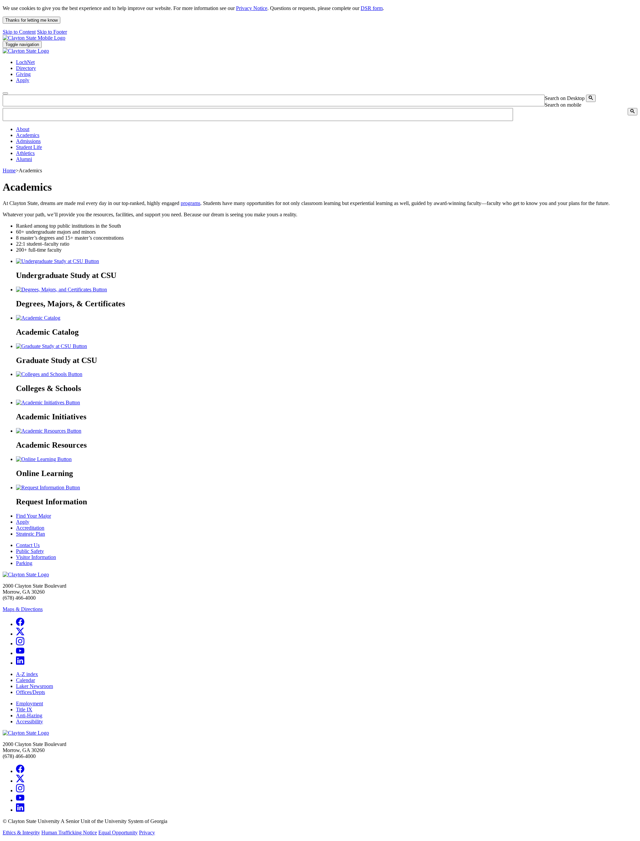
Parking (24, 563)
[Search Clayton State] (591, 98)
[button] (22, 129)
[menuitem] (326, 129)
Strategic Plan (30, 534)
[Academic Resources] (48, 431)
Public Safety (30, 551)
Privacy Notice (251, 8)
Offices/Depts (30, 692)
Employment (29, 703)
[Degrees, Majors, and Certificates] (61, 289)
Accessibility (29, 721)
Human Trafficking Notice (69, 832)
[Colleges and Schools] (49, 374)
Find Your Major (33, 516)
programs (190, 203)
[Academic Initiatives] (48, 402)
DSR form (372, 8)
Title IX (24, 709)
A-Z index (27, 674)
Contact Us (28, 545)
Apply (22, 522)
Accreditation (30, 528)
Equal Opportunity (118, 832)
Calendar (25, 680)
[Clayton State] (34, 38)
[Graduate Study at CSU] (51, 346)
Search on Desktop (565, 98)
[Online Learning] (44, 459)
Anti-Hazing (29, 715)
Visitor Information (36, 557)
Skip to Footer (52, 32)
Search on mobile (563, 105)
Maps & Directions (23, 609)
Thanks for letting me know (31, 20)
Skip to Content (19, 32)
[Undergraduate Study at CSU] (57, 261)
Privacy (147, 832)
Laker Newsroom (34, 686)
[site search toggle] (5, 93)
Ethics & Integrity (21, 832)
